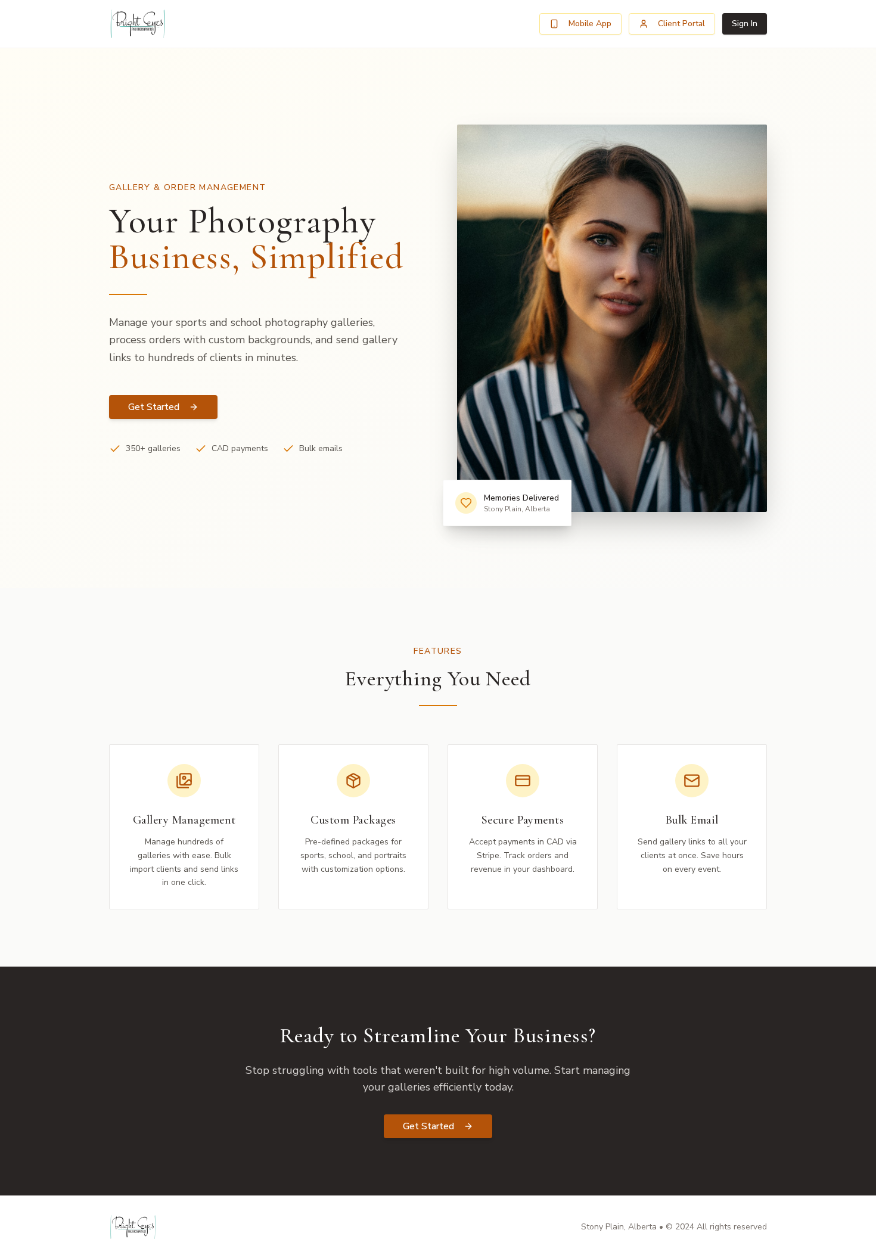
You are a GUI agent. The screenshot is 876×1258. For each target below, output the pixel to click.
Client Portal (681, 23)
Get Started (153, 407)
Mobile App (590, 23)
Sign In (744, 23)
